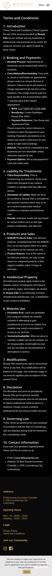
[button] (44, 5)
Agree (26, 572)
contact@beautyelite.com (26, 458)
